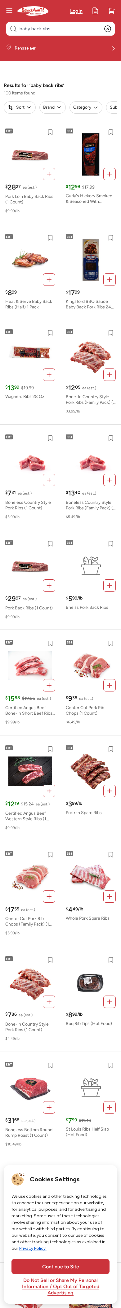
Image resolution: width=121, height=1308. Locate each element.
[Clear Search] (107, 29)
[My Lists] (95, 10)
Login (76, 11)
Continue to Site (60, 1267)
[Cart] (111, 11)
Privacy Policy (33, 1248)
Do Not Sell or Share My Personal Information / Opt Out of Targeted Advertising (60, 1287)
